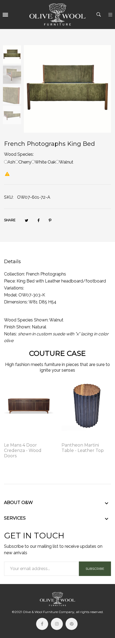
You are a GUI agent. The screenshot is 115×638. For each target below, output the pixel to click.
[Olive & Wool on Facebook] (42, 624)
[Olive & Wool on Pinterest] (72, 624)
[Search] (99, 14)
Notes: (10, 333)
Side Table (71, 438)
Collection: (14, 274)
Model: (10, 295)
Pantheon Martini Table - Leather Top (83, 448)
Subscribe (95, 569)
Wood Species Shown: (26, 319)
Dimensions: (16, 302)
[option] (14, 55)
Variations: (14, 288)
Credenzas (14, 438)
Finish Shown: (17, 326)
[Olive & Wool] (57, 14)
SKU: (8, 197)
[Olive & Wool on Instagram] (57, 624)
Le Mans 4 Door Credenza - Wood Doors (22, 450)
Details (12, 261)
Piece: (10, 281)
